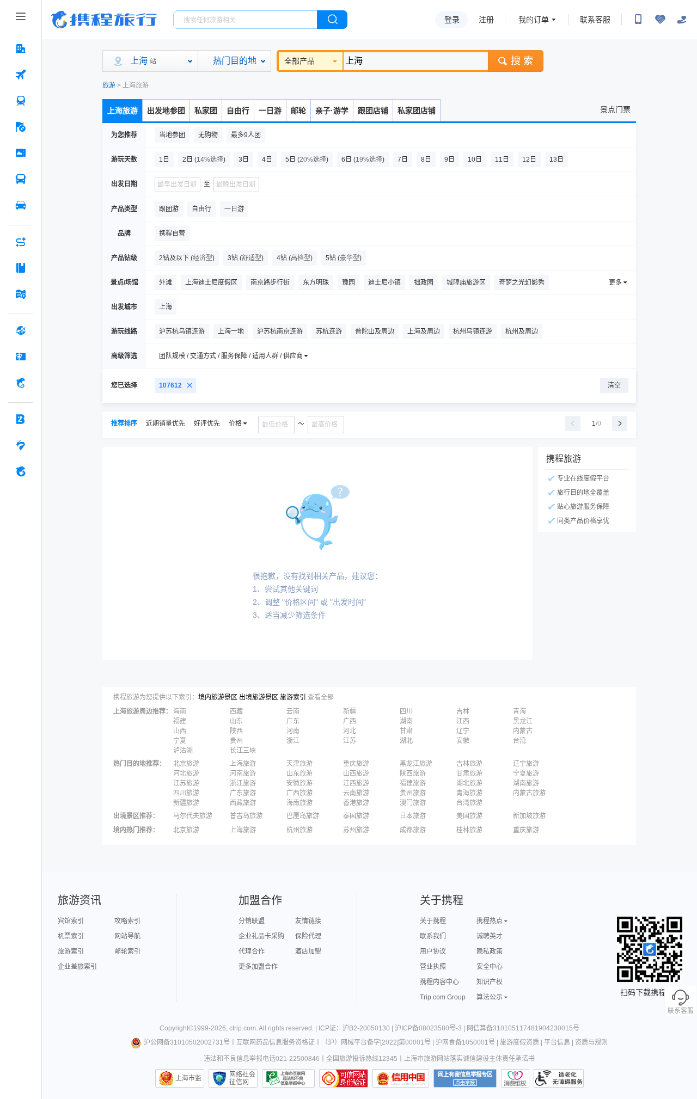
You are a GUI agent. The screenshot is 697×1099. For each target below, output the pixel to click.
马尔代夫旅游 (192, 816)
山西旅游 (356, 773)
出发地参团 (166, 110)
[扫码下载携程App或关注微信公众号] (638, 20)
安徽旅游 (299, 783)
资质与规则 (591, 1042)
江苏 (349, 741)
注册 (486, 19)
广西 (349, 721)
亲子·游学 (331, 110)
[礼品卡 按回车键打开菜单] (20, 356)
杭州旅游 (299, 830)
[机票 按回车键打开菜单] (20, 74)
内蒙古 (523, 731)
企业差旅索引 (77, 967)
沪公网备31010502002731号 (187, 1042)
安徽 (462, 741)
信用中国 (400, 1078)
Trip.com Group (443, 997)
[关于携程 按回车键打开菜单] (20, 471)
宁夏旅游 (526, 773)
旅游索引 (293, 697)
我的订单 (533, 19)
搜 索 (522, 61)
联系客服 (595, 19)
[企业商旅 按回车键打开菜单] (20, 419)
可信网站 (343, 1078)
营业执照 (433, 967)
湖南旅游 (526, 783)
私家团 (205, 110)
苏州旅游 (356, 830)
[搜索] (332, 19)
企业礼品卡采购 (261, 936)
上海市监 (188, 1078)
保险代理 (308, 936)
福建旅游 (413, 783)
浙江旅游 (243, 783)
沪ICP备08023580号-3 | (431, 1028)
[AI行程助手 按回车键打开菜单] (20, 241)
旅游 (108, 85)
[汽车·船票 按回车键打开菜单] (20, 179)
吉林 (462, 711)
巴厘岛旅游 (302, 816)
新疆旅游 (186, 803)
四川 (406, 711)
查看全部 (321, 697)
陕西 (236, 731)
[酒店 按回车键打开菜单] (20, 48)
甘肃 (406, 731)
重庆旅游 (356, 764)
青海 (519, 711)
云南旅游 (356, 793)
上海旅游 (122, 110)
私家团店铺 (417, 110)
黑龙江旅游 (416, 764)
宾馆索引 (71, 921)
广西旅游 (299, 793)
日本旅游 (413, 816)
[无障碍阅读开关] (660, 19)
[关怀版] (681, 19)
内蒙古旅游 (529, 793)
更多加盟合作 (258, 967)
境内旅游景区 (217, 697)
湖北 (406, 741)
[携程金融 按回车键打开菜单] (20, 382)
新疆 (349, 711)
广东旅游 (243, 793)
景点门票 (615, 109)
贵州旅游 (413, 793)
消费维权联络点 (515, 1078)
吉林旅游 (469, 764)
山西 (179, 731)
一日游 (270, 110)
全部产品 (299, 61)
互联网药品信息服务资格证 (275, 1042)
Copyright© (176, 1028)
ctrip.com (242, 1028)
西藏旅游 (243, 803)
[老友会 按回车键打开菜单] (20, 445)
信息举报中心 (288, 1078)
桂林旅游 (469, 830)
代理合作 (252, 951)
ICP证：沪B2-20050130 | (357, 1028)
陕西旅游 (413, 773)
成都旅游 (413, 830)
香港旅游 (356, 803)
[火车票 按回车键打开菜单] (20, 100)
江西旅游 (356, 783)
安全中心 (489, 967)
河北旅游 (186, 773)
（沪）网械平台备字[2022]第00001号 (376, 1042)
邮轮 (298, 110)
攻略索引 (127, 921)
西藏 (236, 711)
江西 (462, 721)
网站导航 (127, 936)
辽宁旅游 (526, 764)
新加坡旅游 (529, 816)
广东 (292, 721)
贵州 (236, 741)
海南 (179, 711)
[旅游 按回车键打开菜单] (20, 126)
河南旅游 (243, 773)
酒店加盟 (308, 951)
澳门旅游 (413, 803)
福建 (179, 721)
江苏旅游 (186, 783)
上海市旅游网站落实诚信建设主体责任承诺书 (469, 1059)
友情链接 (308, 921)
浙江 (292, 741)
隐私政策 (489, 951)
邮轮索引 (127, 951)
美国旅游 (469, 816)
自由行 (238, 110)
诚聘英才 (489, 936)
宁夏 (179, 741)
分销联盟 (252, 921)
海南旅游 (299, 803)
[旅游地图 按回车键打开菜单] (20, 294)
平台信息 (557, 1042)
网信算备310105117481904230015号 (523, 1028)
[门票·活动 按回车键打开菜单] (20, 153)
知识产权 (489, 982)
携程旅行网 (104, 19)
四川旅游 (186, 793)
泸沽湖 (183, 750)
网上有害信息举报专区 (465, 1078)
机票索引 (71, 936)
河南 (292, 731)
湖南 (406, 721)
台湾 (519, 741)
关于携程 (433, 921)
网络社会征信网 (242, 1078)
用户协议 (433, 951)
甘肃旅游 (469, 773)
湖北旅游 (469, 783)
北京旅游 (186, 764)
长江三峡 (243, 750)
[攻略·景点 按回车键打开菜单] (20, 267)
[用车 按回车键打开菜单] (20, 205)
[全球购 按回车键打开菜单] (20, 330)
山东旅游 (299, 773)
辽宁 (462, 731)
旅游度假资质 (519, 1042)
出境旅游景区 (258, 697)
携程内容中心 (439, 982)
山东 (236, 721)
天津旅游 (299, 764)
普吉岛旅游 (246, 816)
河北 (349, 731)
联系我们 (433, 936)
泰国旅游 (356, 816)
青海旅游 (469, 793)
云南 (292, 711)
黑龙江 (523, 721)
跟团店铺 (373, 110)
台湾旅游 (469, 803)
